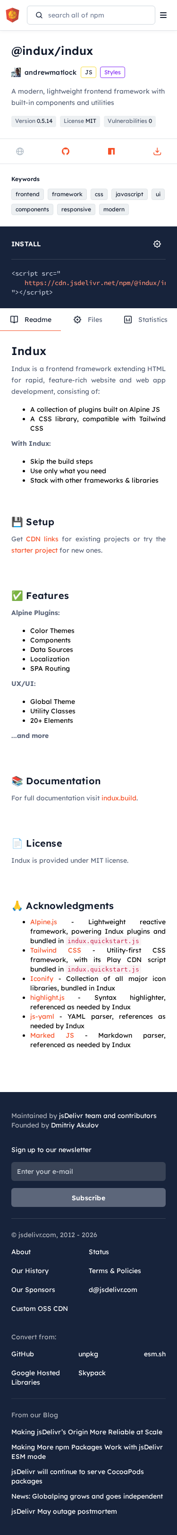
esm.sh (155, 1354)
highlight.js (47, 997)
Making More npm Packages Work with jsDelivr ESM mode (87, 1452)
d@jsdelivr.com (113, 1289)
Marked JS (52, 1035)
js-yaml (42, 1016)
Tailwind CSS (55, 950)
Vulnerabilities (130, 120)
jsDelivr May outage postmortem (64, 1511)
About (21, 1252)
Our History (30, 1270)
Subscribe (88, 1198)
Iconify (41, 978)
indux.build (118, 798)
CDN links (42, 539)
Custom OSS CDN (39, 1308)
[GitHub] (65, 151)
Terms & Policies (115, 1270)
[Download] (157, 151)
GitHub (22, 1354)
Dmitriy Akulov (75, 1125)
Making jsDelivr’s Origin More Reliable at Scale (86, 1432)
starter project (34, 550)
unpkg (88, 1354)
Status (99, 1252)
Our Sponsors (33, 1289)
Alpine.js (43, 922)
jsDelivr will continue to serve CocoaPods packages (77, 1476)
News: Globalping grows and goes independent (87, 1496)
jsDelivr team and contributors (108, 1115)
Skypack (92, 1373)
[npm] (111, 151)
